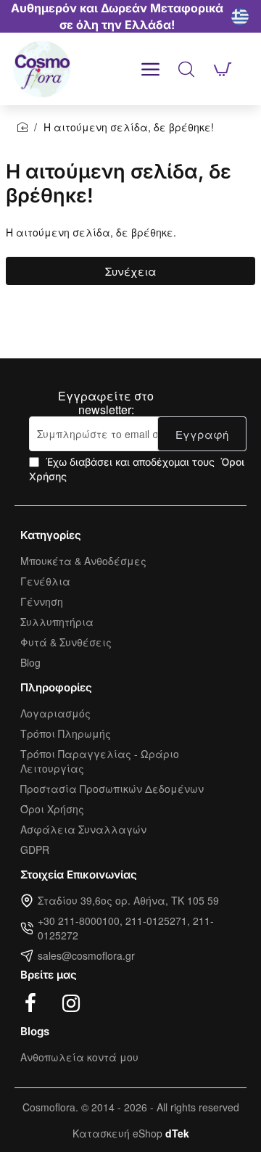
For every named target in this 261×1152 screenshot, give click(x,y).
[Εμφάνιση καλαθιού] (222, 69)
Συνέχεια (131, 271)
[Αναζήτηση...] (186, 69)
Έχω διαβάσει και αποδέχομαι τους (136, 469)
